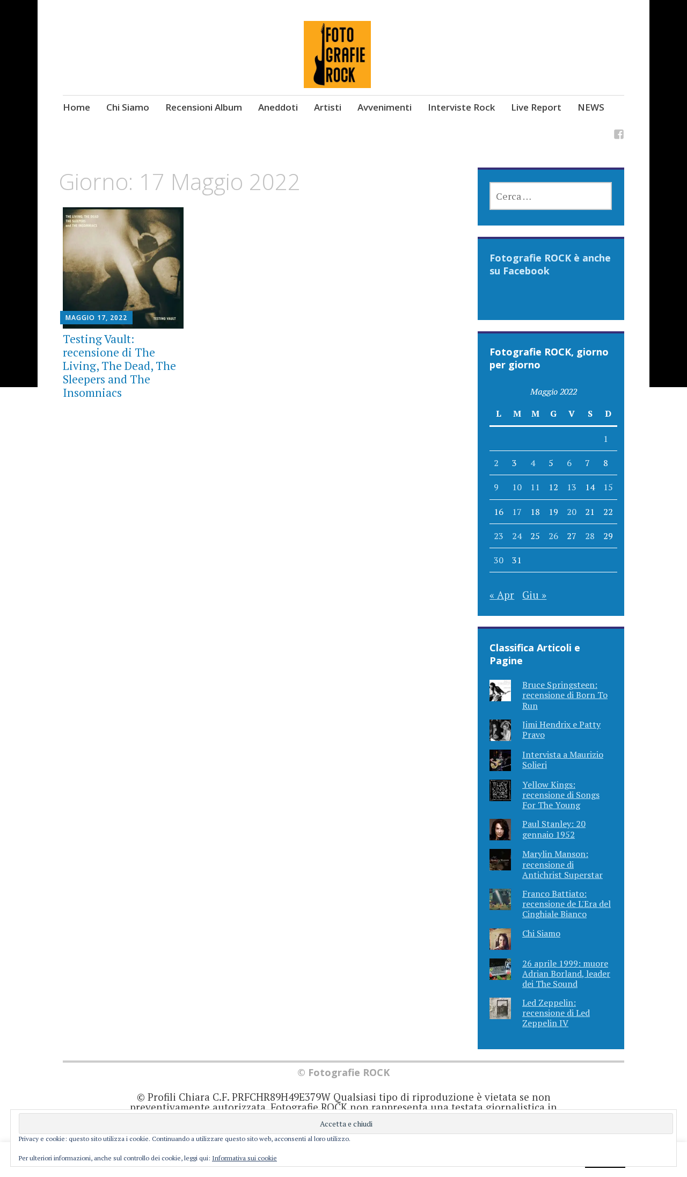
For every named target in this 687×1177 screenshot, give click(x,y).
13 (571, 487)
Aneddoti (278, 107)
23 (498, 536)
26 (553, 536)
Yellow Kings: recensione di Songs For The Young (561, 795)
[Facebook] (618, 136)
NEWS (591, 107)
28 (590, 536)
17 (517, 512)
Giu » (534, 594)
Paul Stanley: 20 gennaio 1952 (554, 829)
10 (517, 487)
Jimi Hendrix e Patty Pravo (561, 729)
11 (535, 487)
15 (608, 487)
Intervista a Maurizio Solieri (562, 760)
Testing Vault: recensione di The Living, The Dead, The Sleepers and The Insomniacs (119, 366)
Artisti (327, 107)
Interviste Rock (461, 107)
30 (498, 560)
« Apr (501, 594)
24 (517, 536)
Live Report (536, 107)
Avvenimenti (384, 107)
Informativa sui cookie (244, 1158)
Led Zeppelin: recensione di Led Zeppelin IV (556, 1013)
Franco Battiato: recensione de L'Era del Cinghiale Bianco (566, 904)
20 (571, 512)
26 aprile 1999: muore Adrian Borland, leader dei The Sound (566, 973)
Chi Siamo (127, 107)
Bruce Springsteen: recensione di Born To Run (565, 695)
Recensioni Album (203, 107)
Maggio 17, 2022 (96, 317)
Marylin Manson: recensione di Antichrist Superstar (562, 864)
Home (76, 107)
